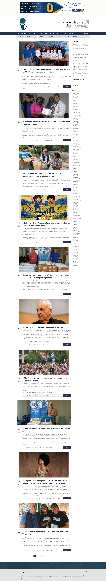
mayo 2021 (75, 153)
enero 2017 (75, 230)
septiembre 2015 (77, 253)
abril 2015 (75, 261)
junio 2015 (75, 258)
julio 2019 (75, 186)
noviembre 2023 (76, 112)
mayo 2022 (75, 136)
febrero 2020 (76, 175)
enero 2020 (75, 177)
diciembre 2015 (76, 249)
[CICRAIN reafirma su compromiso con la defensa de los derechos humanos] (44, 362)
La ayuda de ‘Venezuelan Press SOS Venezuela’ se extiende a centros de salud (81, 50)
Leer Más (66, 86)
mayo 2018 (75, 206)
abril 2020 (75, 172)
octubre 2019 (76, 181)
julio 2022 (75, 133)
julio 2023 (75, 118)
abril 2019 (75, 190)
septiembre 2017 (77, 218)
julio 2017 (75, 221)
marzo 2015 (75, 262)
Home (18, 33)
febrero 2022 (76, 140)
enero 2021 (75, 159)
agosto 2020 (76, 166)
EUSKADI (75, 36)
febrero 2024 (76, 109)
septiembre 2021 (77, 147)
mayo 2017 (75, 224)
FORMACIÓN (42, 36)
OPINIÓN (57, 33)
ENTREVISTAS (63, 33)
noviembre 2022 (76, 127)
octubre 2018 (76, 199)
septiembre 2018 (77, 200)
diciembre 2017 (76, 214)
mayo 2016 (75, 242)
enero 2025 (75, 106)
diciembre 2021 (76, 143)
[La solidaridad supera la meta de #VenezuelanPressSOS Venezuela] (44, 515)
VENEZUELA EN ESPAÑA (49, 33)
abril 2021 (75, 155)
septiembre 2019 (77, 183)
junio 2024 (75, 108)
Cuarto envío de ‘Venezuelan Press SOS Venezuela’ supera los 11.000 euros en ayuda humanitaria (80, 46)
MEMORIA (59, 36)
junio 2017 (75, 222)
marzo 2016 (75, 245)
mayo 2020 (75, 171)
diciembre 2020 (76, 161)
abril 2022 (75, 137)
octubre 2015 (76, 252)
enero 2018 (75, 212)
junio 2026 (75, 96)
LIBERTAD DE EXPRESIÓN (38, 33)
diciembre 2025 (76, 105)
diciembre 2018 (76, 196)
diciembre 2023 (76, 110)
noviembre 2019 (76, 180)
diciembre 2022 (76, 125)
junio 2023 (75, 119)
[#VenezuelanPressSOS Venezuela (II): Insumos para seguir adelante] (44, 412)
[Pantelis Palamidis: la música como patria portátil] (44, 311)
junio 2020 (75, 169)
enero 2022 (75, 141)
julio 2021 (75, 150)
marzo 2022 (75, 138)
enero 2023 (75, 124)
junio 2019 (75, 187)
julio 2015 (75, 256)
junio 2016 (75, 240)
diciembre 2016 (76, 231)
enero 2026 (75, 103)
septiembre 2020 (77, 165)
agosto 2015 (76, 255)
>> (53, 556)
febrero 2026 (76, 102)
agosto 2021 (76, 149)
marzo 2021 (75, 156)
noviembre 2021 (76, 144)
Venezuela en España (53, 344)
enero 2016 (75, 248)
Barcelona (67, 36)
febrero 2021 (76, 158)
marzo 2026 (75, 100)
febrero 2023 (76, 122)
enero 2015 (75, 265)
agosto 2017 (76, 220)
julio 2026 (75, 94)
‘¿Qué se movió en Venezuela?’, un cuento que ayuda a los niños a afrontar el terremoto (80, 59)
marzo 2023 (75, 121)
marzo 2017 (75, 227)
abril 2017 (75, 225)
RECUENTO (30, 33)
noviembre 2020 (76, 162)
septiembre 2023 (77, 115)
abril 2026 (75, 99)
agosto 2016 (76, 237)
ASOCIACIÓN (20, 36)
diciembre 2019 (76, 178)
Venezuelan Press (28, 86)
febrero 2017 (76, 228)
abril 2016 (75, 243)
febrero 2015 (76, 264)
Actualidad (48, 86)
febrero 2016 (76, 246)
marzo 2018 (75, 209)
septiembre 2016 (77, 236)
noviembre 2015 (76, 250)
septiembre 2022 (77, 130)
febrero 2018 (76, 211)
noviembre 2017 (76, 215)
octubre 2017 (76, 217)
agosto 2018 (76, 202)
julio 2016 (75, 239)
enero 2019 (75, 194)
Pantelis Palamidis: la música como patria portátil (42, 327)
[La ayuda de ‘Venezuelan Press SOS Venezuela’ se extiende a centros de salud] (44, 105)
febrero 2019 (76, 193)
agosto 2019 (76, 184)
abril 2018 (75, 208)
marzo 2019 (75, 192)
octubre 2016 (76, 234)
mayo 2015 (75, 259)
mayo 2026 (75, 97)
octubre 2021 (76, 146)
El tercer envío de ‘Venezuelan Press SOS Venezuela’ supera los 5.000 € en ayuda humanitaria (81, 54)
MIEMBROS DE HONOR (31, 36)
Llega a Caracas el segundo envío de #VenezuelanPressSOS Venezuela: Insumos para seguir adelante (81, 63)
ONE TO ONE (50, 36)
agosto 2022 (76, 131)
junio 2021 (75, 152)
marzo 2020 (75, 174)
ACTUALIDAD (23, 33)
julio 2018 (75, 203)
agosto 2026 (76, 93)
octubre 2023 (76, 113)
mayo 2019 (75, 189)
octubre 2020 (76, 164)
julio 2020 (75, 168)
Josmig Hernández (28, 344)
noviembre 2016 (76, 233)
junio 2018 (75, 205)
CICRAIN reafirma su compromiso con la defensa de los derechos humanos (80, 71)
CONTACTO (70, 33)
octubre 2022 (76, 128)
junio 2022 (75, 134)
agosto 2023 (76, 116)
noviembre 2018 (76, 197)
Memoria (52, 86)
